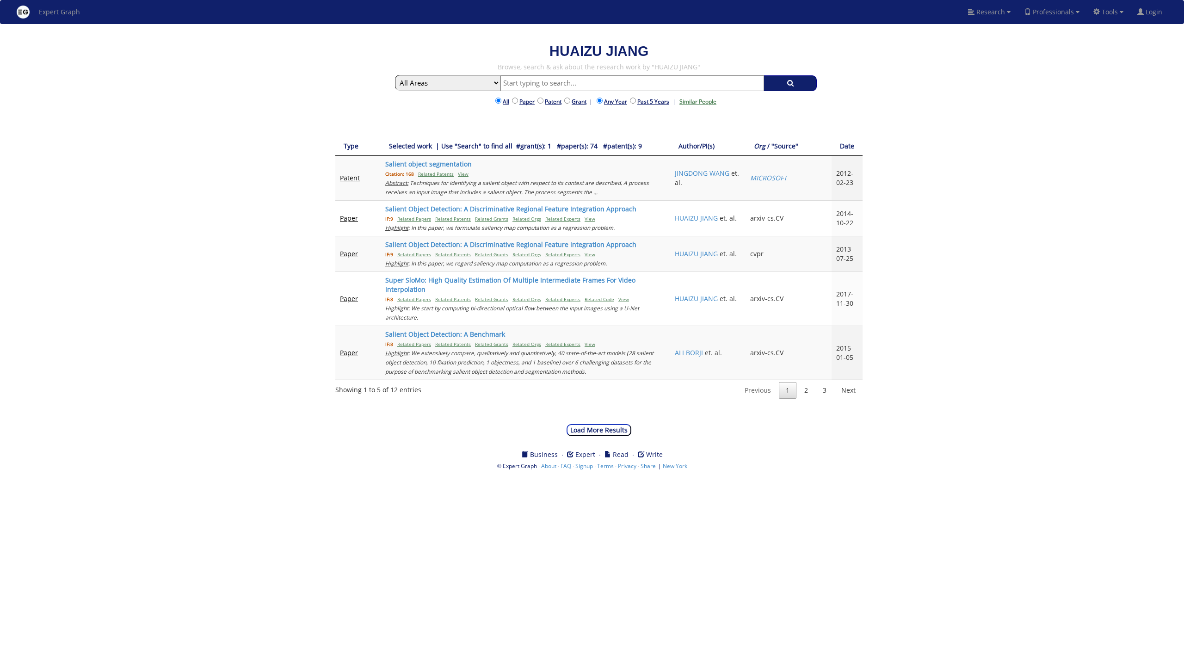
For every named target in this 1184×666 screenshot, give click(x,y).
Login (1157, 11)
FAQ (566, 466)
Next (848, 390)
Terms (605, 466)
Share (648, 466)
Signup (584, 466)
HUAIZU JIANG (696, 218)
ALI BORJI (689, 352)
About (548, 466)
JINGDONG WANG (702, 173)
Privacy (627, 466)
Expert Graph (59, 11)
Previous (758, 390)
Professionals (1053, 11)
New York (675, 466)
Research (990, 11)
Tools (1110, 11)
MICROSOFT (768, 177)
